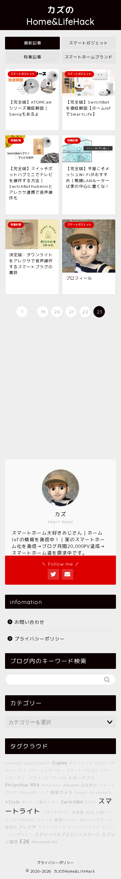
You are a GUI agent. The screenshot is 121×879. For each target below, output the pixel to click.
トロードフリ (82, 777)
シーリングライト (84, 827)
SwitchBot (72, 802)
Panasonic (51, 785)
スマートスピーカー (46, 770)
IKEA (35, 785)
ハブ (45, 792)
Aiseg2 (81, 792)
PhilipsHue (16, 785)
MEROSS (27, 820)
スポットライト (56, 812)
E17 (23, 770)
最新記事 (32, 43)
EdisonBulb (100, 792)
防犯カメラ (62, 792)
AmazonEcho (44, 842)
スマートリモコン (82, 770)
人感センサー (47, 802)
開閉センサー (66, 820)
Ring (90, 812)
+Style (12, 802)
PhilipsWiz (29, 792)
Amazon (71, 785)
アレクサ (27, 827)
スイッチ (45, 820)
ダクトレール (81, 763)
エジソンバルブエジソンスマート (67, 834)
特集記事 (32, 57)
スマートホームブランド (89, 57)
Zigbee (59, 763)
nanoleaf (14, 763)
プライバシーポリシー (39, 638)
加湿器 (78, 812)
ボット (28, 802)
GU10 (90, 802)
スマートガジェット (88, 43)
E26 (25, 841)
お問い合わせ (29, 622)
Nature (87, 820)
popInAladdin (37, 763)
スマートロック (52, 827)
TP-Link (59, 777)
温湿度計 (89, 785)
